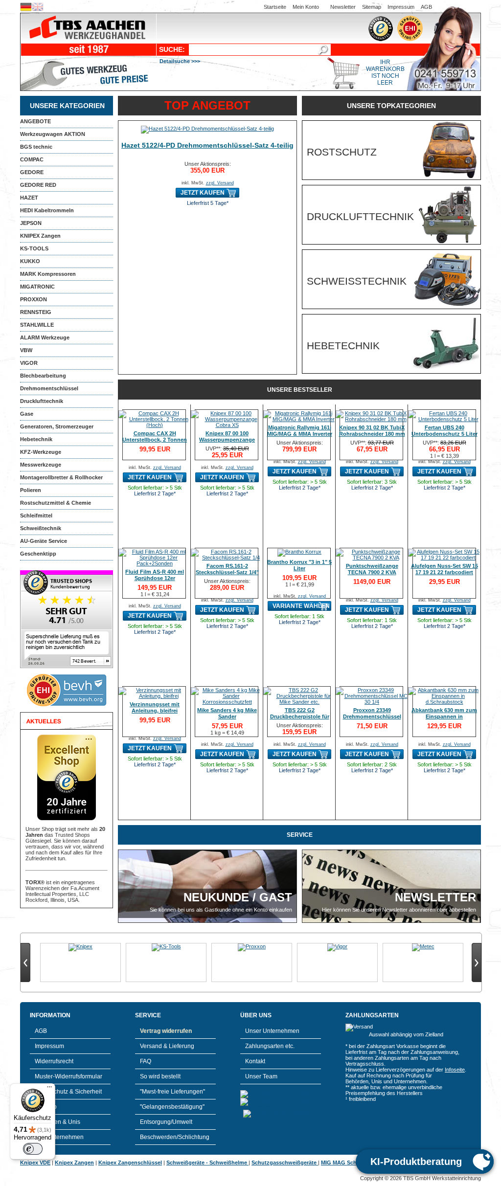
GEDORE (32, 172)
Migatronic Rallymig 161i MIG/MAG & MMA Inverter (299, 431)
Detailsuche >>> (179, 61)
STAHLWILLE (37, 325)
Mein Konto (306, 7)
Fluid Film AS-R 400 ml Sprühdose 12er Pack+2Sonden (154, 578)
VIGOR (29, 363)
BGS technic (36, 147)
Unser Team (261, 1076)
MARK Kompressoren (48, 274)
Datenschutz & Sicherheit (68, 1091)
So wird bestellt (160, 1076)
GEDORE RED (38, 185)
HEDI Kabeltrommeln (47, 210)
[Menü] (49, 1089)
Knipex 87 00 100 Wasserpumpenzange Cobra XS (227, 439)
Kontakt (255, 1061)
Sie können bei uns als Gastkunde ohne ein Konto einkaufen (221, 910)
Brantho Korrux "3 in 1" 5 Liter (299, 565)
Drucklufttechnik (41, 401)
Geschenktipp (38, 554)
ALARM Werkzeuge (44, 337)
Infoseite (455, 1070)
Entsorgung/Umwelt (166, 1122)
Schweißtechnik (40, 528)
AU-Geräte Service (43, 541)
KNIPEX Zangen (40, 236)
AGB (426, 7)
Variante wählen (301, 606)
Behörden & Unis (57, 1122)
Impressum (400, 7)
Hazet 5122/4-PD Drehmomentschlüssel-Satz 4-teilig (207, 145)
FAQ (145, 1061)
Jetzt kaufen (203, 192)
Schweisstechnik (357, 281)
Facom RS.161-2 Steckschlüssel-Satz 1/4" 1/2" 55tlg (227, 572)
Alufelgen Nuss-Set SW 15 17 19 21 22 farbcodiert (444, 569)
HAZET (29, 198)
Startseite (275, 7)
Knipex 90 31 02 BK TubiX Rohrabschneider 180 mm (372, 431)
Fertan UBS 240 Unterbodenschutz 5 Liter (444, 431)
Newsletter (343, 7)
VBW (26, 350)
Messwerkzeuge (40, 465)
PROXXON (33, 299)
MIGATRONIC (37, 287)
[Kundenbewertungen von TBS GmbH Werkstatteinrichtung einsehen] (66, 666)
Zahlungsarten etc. (270, 1046)
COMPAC (32, 159)
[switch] (33, 1149)
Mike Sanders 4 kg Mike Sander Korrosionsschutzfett (227, 716)
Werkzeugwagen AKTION (52, 134)
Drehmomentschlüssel (49, 388)
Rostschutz (342, 151)
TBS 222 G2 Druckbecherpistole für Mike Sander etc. (299, 716)
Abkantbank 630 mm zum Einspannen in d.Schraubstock (444, 716)
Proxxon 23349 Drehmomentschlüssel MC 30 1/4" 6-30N (372, 716)
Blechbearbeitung (43, 376)
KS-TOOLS (34, 248)
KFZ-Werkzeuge (40, 452)
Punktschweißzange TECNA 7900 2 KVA (372, 569)
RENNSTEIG (35, 312)
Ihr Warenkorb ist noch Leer (385, 72)
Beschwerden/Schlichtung (174, 1137)
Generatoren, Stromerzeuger (56, 426)
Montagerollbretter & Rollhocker (61, 477)
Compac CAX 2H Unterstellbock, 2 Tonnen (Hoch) (154, 439)
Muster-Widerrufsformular (68, 1076)
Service (300, 834)
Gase (26, 414)
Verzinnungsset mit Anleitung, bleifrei (155, 707)
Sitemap (371, 7)
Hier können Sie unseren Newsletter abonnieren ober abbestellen (399, 910)
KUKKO (30, 261)
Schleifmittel (36, 515)
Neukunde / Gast (237, 897)
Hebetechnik (36, 439)
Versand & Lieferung (167, 1046)
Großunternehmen (59, 1137)
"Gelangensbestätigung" (172, 1106)
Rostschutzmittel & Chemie (55, 503)
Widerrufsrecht (54, 1061)
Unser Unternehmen (272, 1031)
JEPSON (31, 223)
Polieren (30, 490)
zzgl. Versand (220, 182)
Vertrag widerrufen (166, 1031)
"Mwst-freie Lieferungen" (172, 1091)
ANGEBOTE (35, 121)
